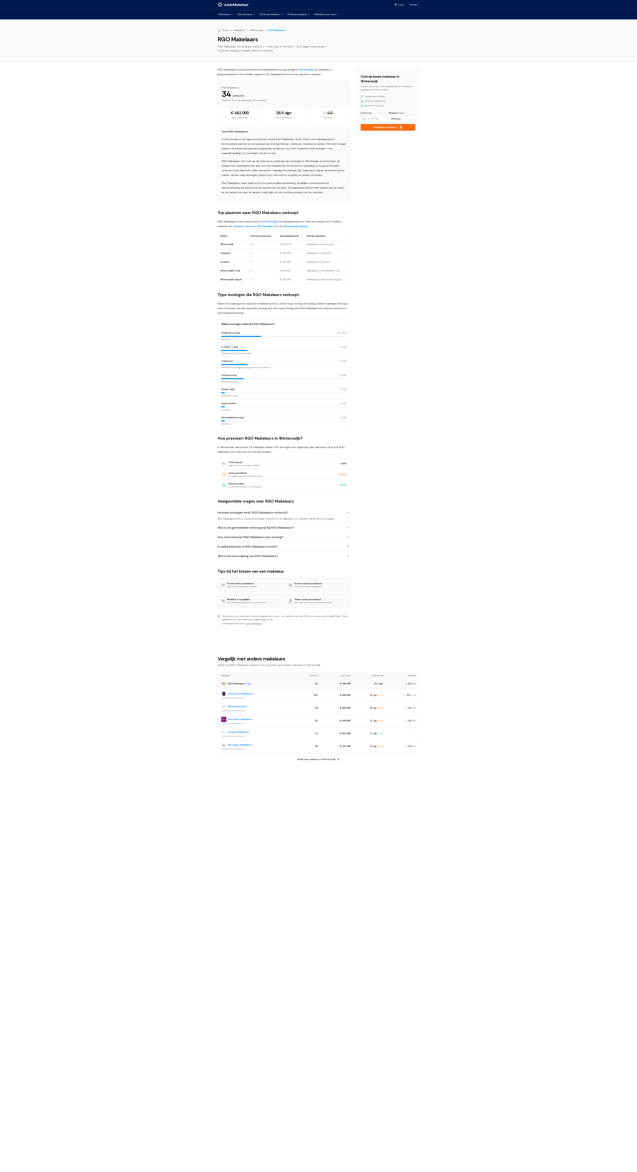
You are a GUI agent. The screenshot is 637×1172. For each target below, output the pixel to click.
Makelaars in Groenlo (318, 261)
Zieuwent (239, 226)
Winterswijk (306, 69)
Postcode (366, 112)
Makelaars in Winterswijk (320, 244)
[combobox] (402, 118)
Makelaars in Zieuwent (319, 253)
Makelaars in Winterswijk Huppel (324, 279)
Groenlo (251, 226)
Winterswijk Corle (268, 226)
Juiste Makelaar (253, 623)
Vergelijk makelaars (385, 127)
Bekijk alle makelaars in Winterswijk (316, 759)
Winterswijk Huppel (295, 226)
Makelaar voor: (397, 112)
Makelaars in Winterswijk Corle (323, 270)
